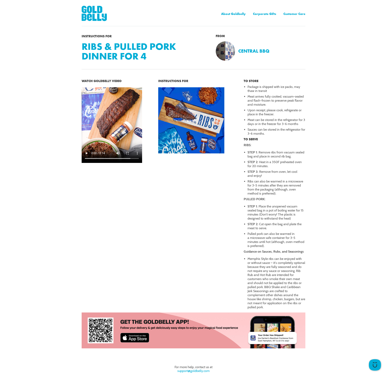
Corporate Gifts (264, 14)
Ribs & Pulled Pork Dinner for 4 (129, 51)
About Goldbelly (233, 14)
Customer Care (294, 14)
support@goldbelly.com (193, 371)
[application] (375, 365)
